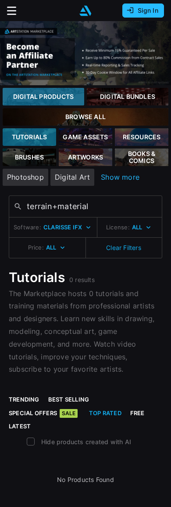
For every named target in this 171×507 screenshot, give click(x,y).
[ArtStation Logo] (85, 10)
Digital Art (72, 177)
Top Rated (105, 412)
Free (137, 412)
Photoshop (25, 177)
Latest (20, 426)
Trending (24, 399)
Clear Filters (123, 247)
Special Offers (42, 412)
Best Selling (68, 399)
